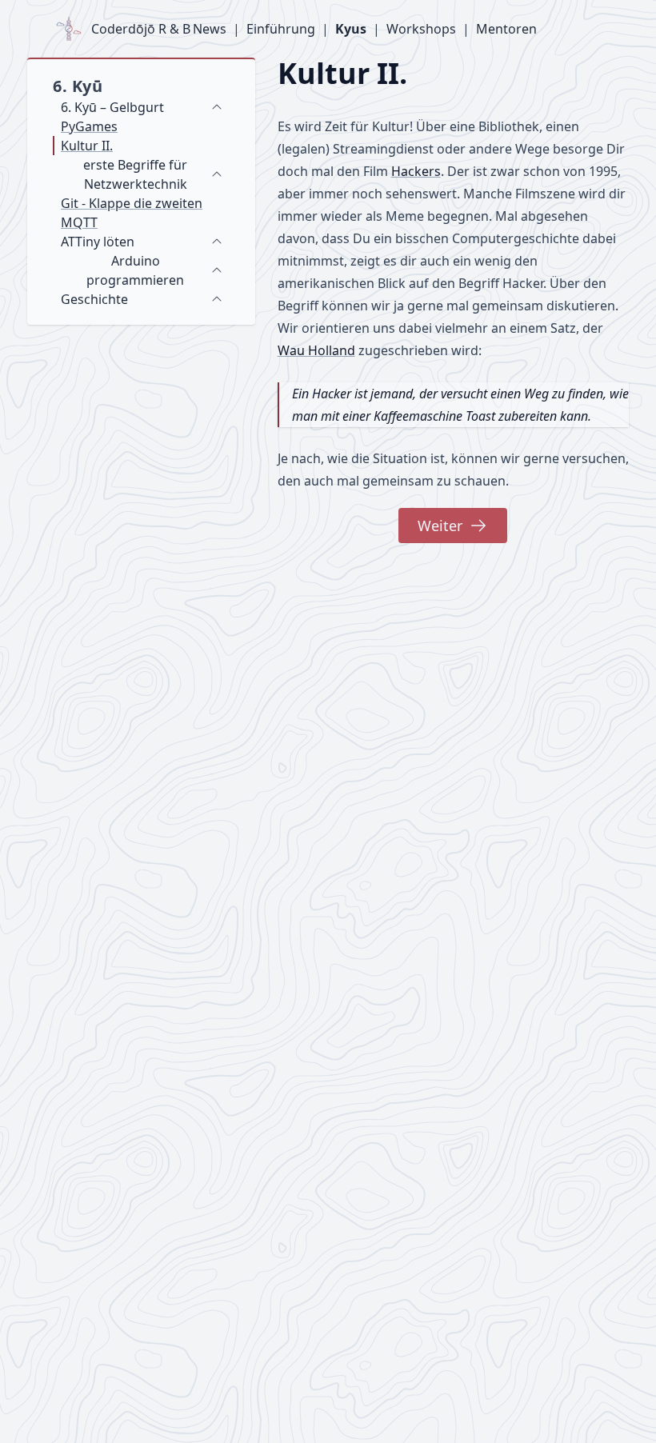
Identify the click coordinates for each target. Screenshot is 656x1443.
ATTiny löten (97, 241)
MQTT (79, 222)
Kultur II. (87, 145)
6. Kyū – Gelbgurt (112, 107)
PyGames (89, 126)
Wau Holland (316, 350)
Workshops (421, 29)
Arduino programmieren (135, 270)
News (209, 29)
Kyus (350, 29)
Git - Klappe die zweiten (131, 203)
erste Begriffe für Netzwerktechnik (135, 174)
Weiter (440, 525)
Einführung (280, 29)
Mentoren (506, 29)
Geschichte (94, 299)
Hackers (416, 171)
